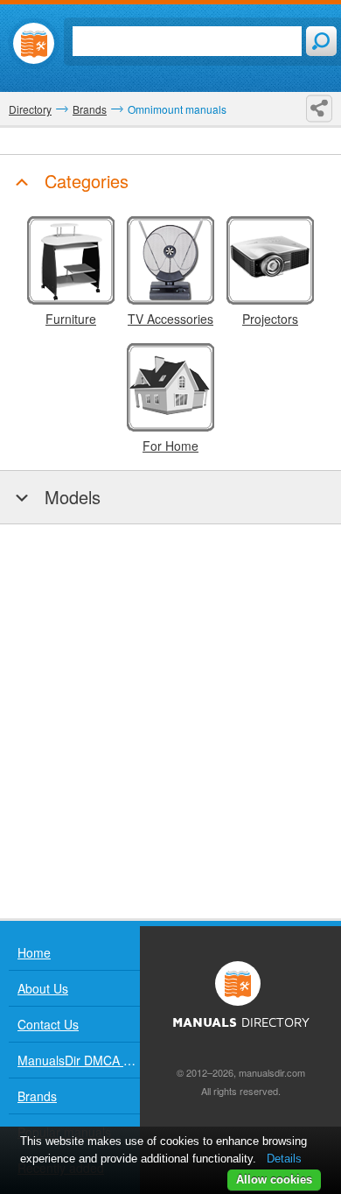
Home (34, 952)
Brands (37, 1096)
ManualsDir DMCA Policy (78, 1060)
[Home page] (33, 43)
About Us (42, 988)
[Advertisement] (170, 721)
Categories (84, 180)
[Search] (321, 41)
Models (70, 496)
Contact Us (48, 1024)
